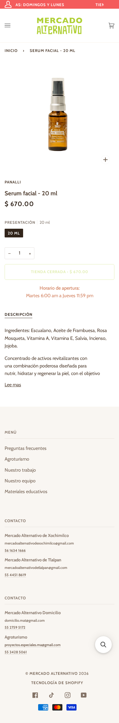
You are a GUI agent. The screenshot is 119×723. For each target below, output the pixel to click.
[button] (103, 644)
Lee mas (13, 384)
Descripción (18, 314)
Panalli (13, 182)
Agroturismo (17, 459)
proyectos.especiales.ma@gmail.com (33, 645)
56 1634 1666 (15, 550)
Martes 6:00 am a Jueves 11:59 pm (59, 291)
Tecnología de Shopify (57, 682)
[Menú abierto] (13, 25)
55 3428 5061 (16, 652)
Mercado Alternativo (53, 673)
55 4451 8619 (15, 575)
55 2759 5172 (15, 627)
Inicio (11, 50)
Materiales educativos (26, 491)
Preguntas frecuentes (26, 448)
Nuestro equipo (20, 481)
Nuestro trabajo (20, 470)
